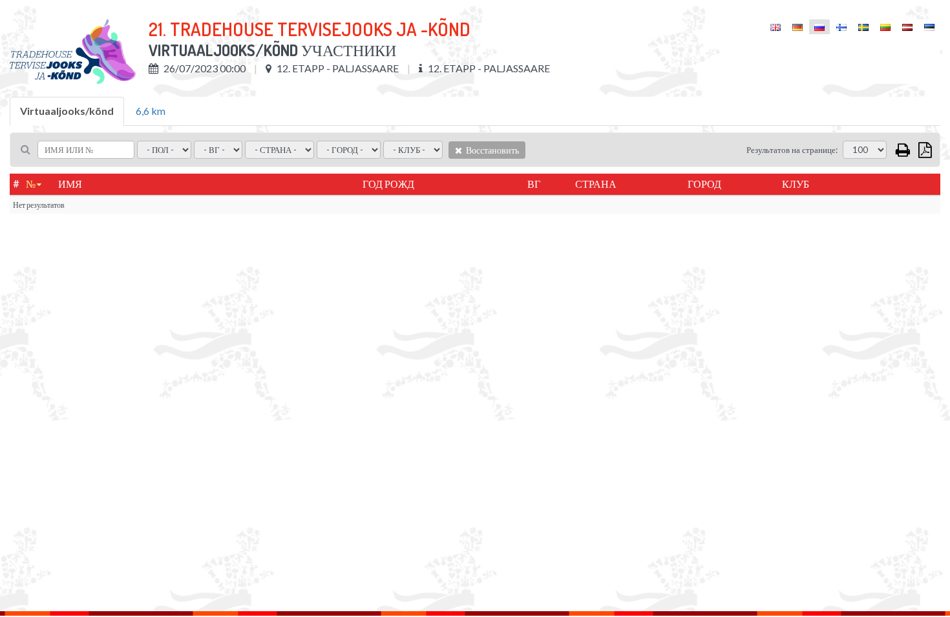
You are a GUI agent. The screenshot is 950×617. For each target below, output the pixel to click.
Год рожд (388, 183)
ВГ (533, 183)
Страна (596, 183)
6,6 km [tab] (150, 111)
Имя (70, 183)
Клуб (795, 183)
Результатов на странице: (792, 150)
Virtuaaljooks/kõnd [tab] (67, 111)
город (704, 183)
